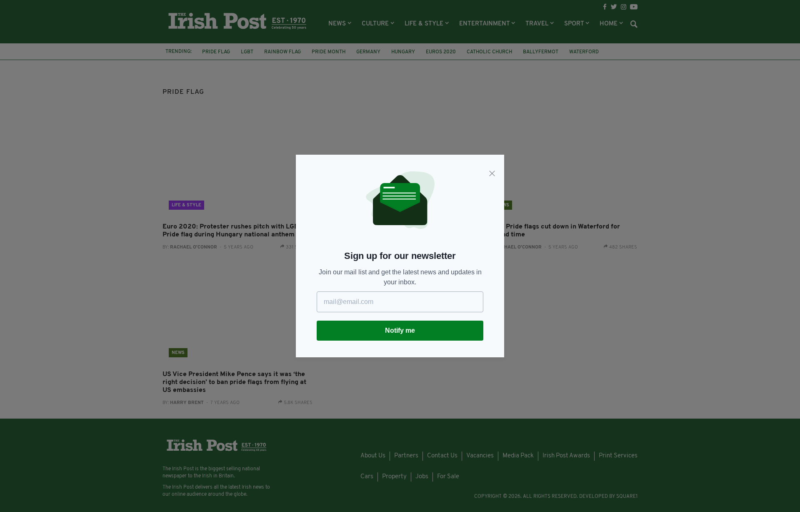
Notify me (400, 330)
